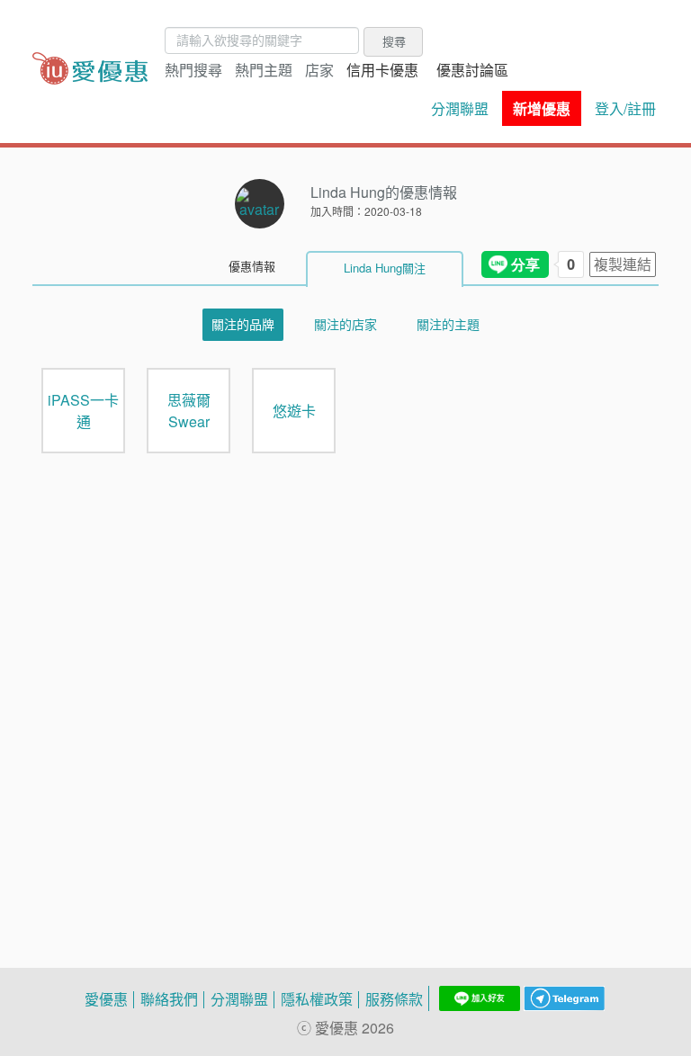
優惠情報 (252, 266)
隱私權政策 (317, 999)
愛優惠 (106, 999)
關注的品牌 (242, 324)
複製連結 (622, 264)
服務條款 (394, 999)
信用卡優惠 (382, 70)
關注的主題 (448, 324)
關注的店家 (345, 324)
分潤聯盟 (460, 109)
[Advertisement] (345, 672)
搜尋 (394, 41)
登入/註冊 (625, 109)
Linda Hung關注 (385, 268)
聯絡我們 (169, 999)
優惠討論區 (472, 70)
